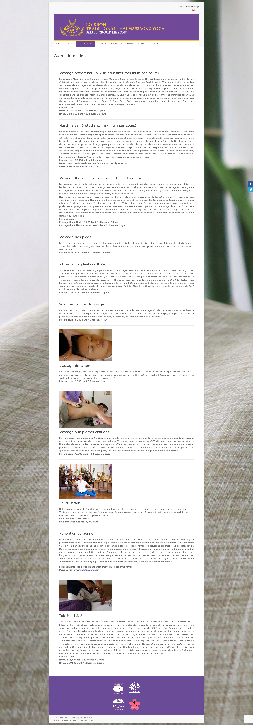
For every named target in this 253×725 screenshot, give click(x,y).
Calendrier (101, 43)
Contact (156, 43)
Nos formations (85, 43)
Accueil (59, 43)
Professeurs (116, 43)
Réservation (142, 43)
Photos (129, 43)
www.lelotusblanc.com (87, 166)
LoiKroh (70, 43)
